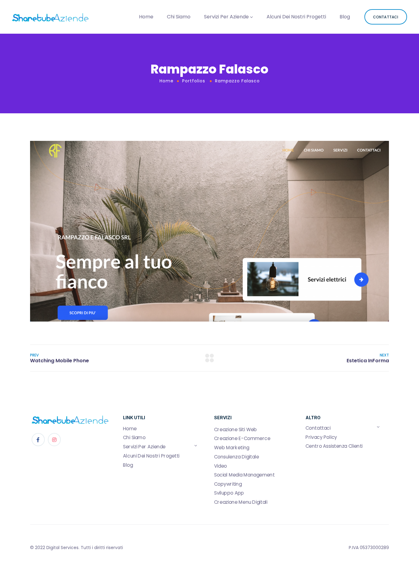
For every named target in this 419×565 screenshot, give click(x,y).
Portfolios (193, 81)
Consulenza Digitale (236, 456)
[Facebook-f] (38, 439)
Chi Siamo (178, 16)
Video (220, 465)
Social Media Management (244, 475)
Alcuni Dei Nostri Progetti (296, 16)
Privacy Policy (321, 437)
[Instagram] (54, 439)
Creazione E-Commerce (242, 438)
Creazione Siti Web (235, 429)
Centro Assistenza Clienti (334, 446)
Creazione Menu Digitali (240, 502)
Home (146, 16)
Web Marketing (231, 447)
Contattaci (318, 428)
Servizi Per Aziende (226, 16)
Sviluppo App (229, 493)
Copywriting (228, 483)
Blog (345, 16)
